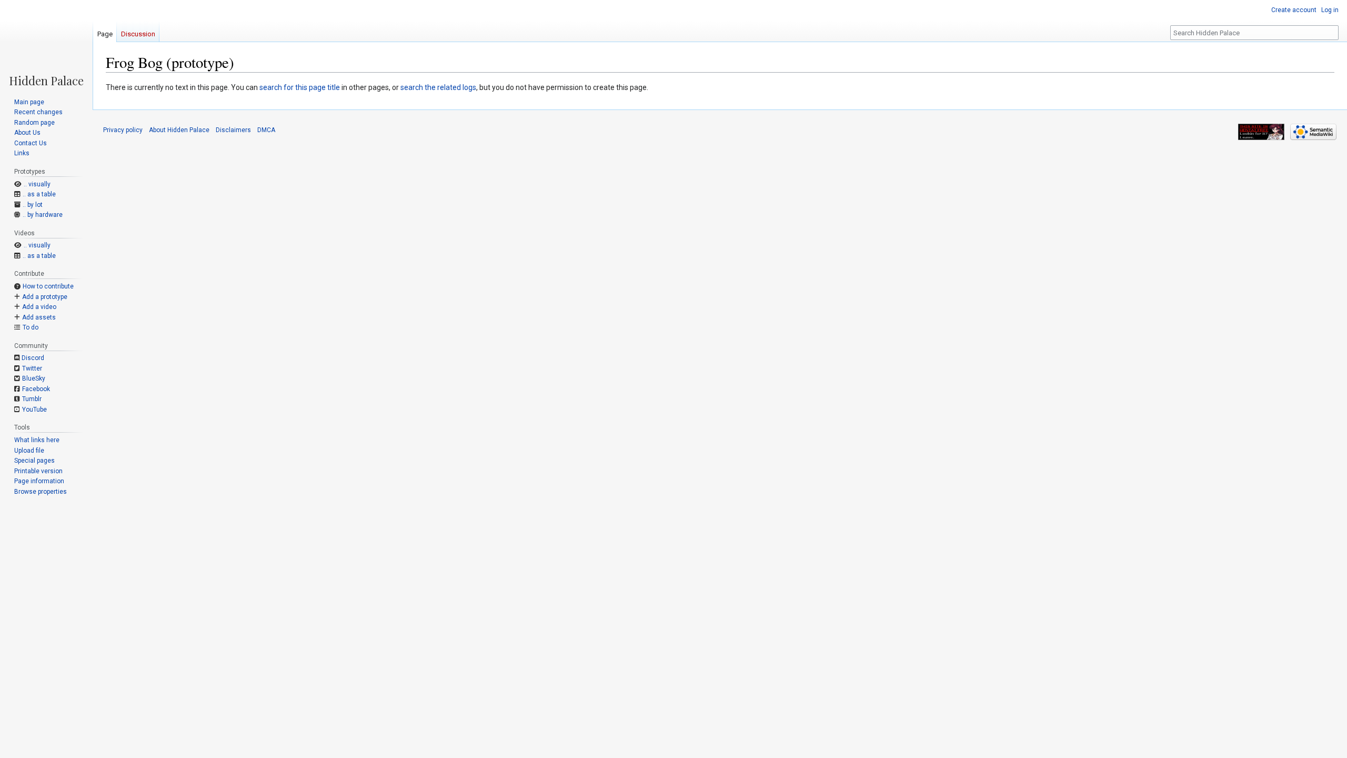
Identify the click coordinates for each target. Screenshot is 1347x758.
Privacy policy (123, 130)
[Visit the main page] (46, 43)
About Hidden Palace (179, 130)
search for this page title (299, 87)
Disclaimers (233, 130)
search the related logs (438, 87)
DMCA (266, 130)
